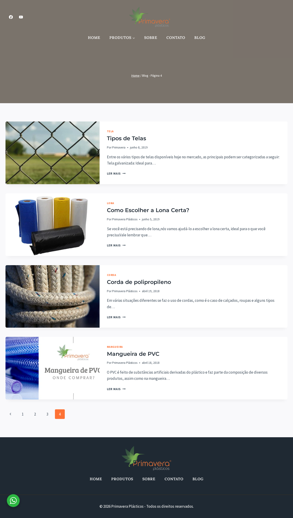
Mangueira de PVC (133, 354)
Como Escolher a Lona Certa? (148, 210)
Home (94, 37)
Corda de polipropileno (139, 282)
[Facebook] (11, 17)
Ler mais (116, 173)
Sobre (150, 37)
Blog (199, 37)
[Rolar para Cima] (278, 508)
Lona (110, 203)
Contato (175, 37)
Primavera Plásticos (124, 219)
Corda (111, 275)
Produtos (122, 479)
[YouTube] (21, 17)
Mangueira (115, 346)
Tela (110, 131)
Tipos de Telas (126, 138)
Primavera (118, 147)
